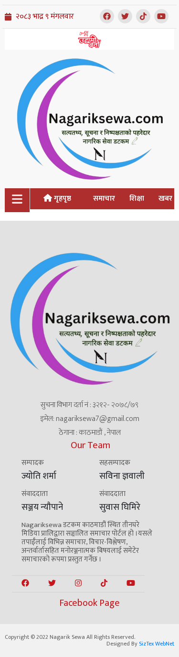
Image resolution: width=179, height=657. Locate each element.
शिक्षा (136, 198)
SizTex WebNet (156, 643)
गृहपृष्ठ (61, 198)
